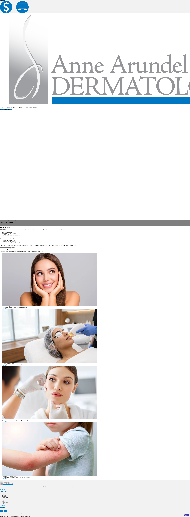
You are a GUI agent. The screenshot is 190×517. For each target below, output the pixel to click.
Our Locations (4, 499)
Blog (3, 494)
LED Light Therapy (3, 229)
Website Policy (22, 516)
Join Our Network (5, 502)
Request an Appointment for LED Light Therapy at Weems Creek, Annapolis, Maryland (7, 247)
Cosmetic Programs (5, 497)
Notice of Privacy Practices (8, 516)
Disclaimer (2, 516)
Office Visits (4, 495)
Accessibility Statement (16, 516)
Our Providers (4, 501)
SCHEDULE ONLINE (4, 109)
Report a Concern (27, 516)
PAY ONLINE (10, 109)
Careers (3, 503)
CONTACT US (2, 0)
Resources (3, 493)
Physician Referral (5, 496)
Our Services (4, 500)
